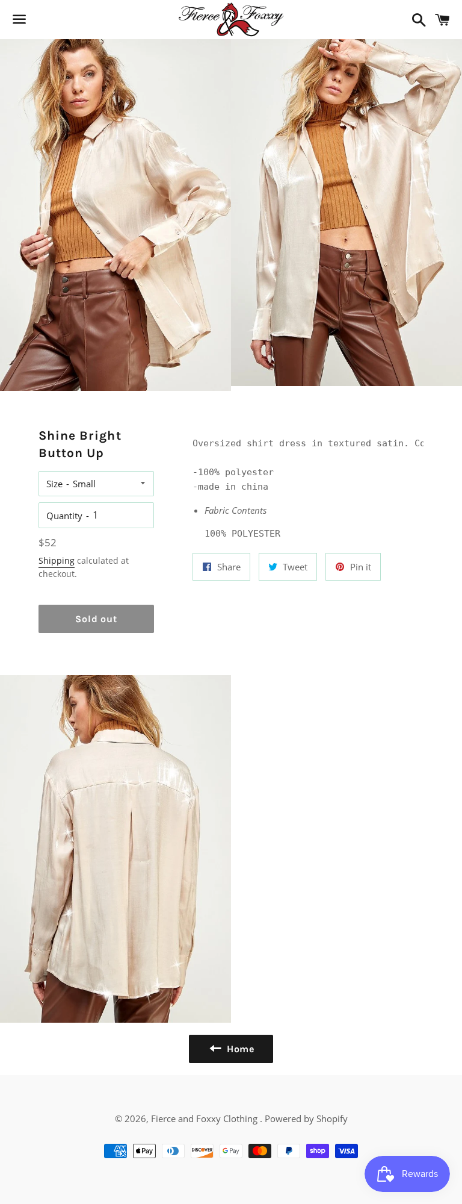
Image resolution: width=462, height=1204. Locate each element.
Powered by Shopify (306, 1118)
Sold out (96, 619)
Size (54, 484)
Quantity (64, 516)
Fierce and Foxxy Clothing (205, 1118)
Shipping (56, 560)
